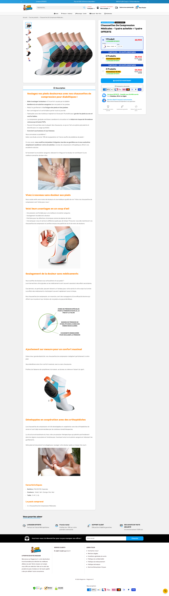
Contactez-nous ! (93, 551)
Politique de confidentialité (96, 559)
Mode (56, 13)
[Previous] (21, 1)
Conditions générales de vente (97, 556)
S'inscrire (135, 538)
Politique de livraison (94, 564)
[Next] (147, 1)
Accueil (25, 17)
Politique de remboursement (96, 562)
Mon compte (104, 8)
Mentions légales (93, 553)
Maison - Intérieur (67, 13)
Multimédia (109, 13)
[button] (122, 43)
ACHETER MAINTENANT (123, 80)
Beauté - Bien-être (96, 13)
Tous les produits (33, 17)
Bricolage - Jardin (82, 13)
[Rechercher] (84, 7)
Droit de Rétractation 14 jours (97, 567)
